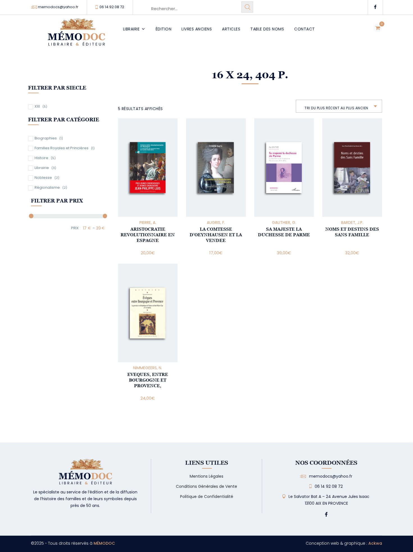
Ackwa (375, 543)
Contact (304, 29)
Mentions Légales (206, 476)
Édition (164, 29)
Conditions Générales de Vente (206, 486)
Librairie (131, 29)
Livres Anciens (196, 29)
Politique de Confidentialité (206, 496)
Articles (231, 29)
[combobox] (339, 106)
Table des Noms (267, 29)
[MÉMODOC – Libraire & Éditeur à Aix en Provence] (76, 35)
